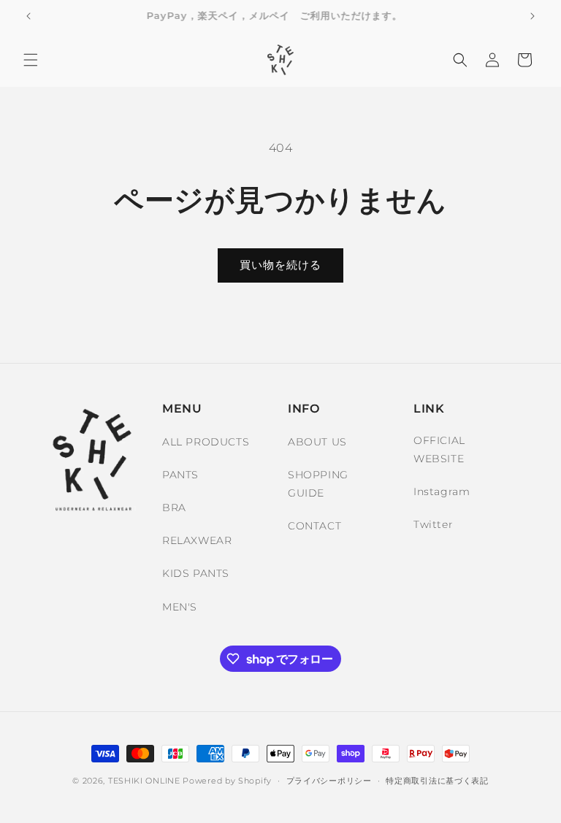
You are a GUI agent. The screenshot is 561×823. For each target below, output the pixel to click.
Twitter (433, 524)
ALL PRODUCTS (205, 441)
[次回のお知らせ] (532, 16)
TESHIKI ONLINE (144, 781)
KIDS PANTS (195, 573)
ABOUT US (317, 441)
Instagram (441, 491)
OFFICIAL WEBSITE (439, 449)
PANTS (180, 474)
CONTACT (314, 525)
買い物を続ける (280, 265)
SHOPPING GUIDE (318, 483)
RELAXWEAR (197, 540)
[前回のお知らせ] (28, 16)
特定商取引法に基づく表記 (437, 781)
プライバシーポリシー (329, 781)
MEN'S (179, 606)
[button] (31, 60)
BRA (174, 507)
